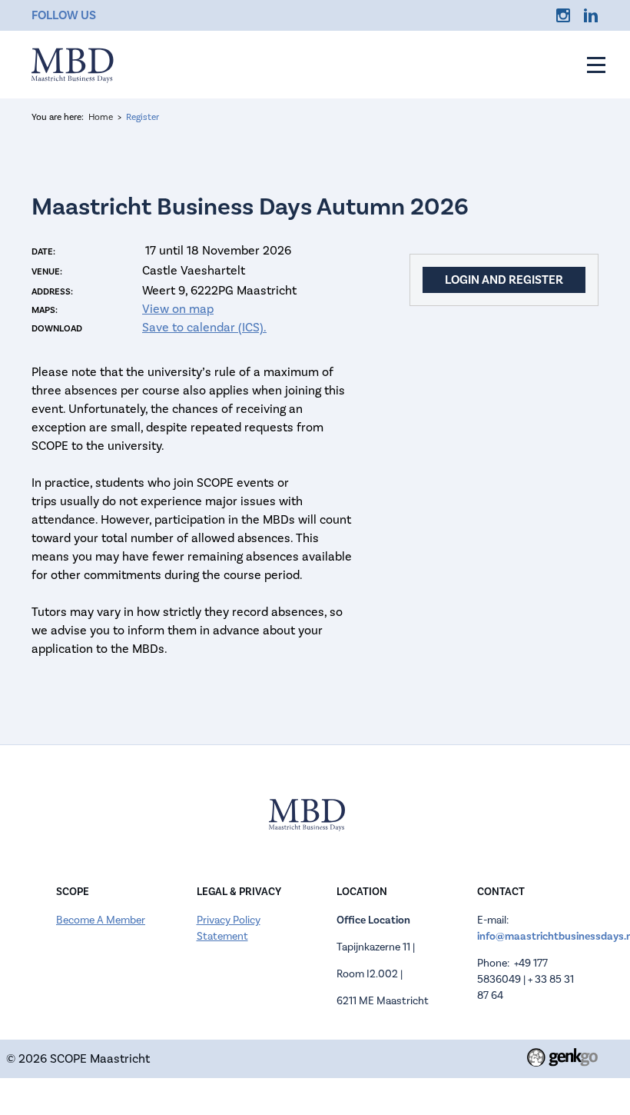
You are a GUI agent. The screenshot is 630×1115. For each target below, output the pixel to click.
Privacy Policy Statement (228, 929)
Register (142, 117)
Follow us (64, 15)
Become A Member (100, 920)
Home (100, 117)
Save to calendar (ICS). (204, 327)
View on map (178, 309)
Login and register (504, 280)
